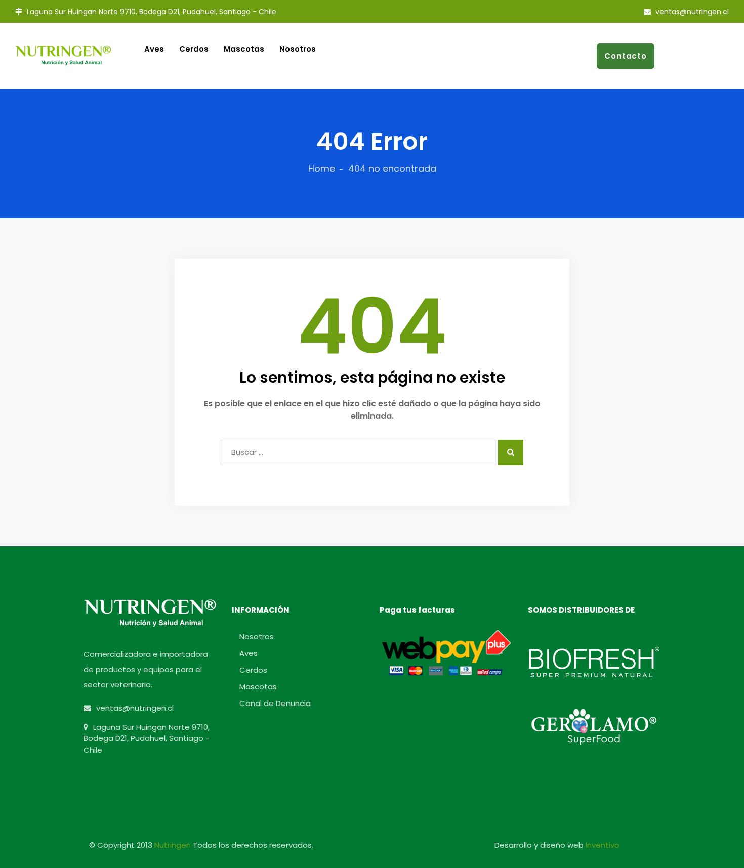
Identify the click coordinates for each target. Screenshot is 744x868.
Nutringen (173, 845)
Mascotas (244, 49)
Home (321, 168)
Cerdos (253, 670)
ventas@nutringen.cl (691, 12)
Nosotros (297, 49)
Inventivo (602, 845)
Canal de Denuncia (275, 703)
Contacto (625, 56)
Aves (248, 653)
